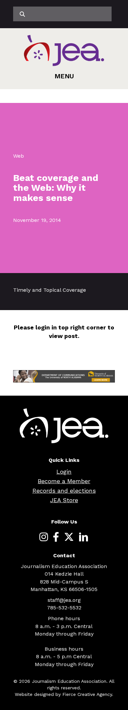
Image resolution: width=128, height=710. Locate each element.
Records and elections (64, 490)
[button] (64, 76)
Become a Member (64, 481)
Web (18, 156)
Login (64, 471)
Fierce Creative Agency (87, 694)
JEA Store (64, 500)
